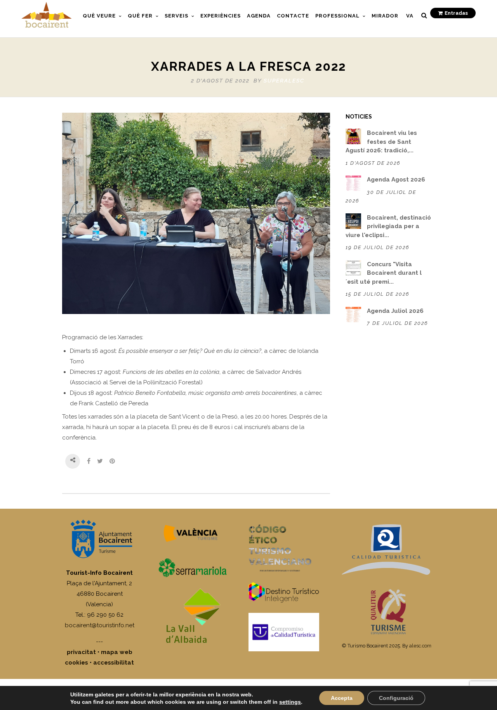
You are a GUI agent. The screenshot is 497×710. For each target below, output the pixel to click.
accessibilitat (113, 662)
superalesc (284, 80)
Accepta (342, 698)
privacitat (81, 652)
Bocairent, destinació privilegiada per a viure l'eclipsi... (388, 226)
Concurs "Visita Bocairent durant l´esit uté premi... (384, 273)
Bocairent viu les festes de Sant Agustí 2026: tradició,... (381, 141)
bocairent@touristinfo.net (99, 625)
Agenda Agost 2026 (396, 179)
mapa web (116, 652)
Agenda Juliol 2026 (395, 310)
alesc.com (420, 646)
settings (290, 702)
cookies (76, 662)
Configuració (396, 698)
